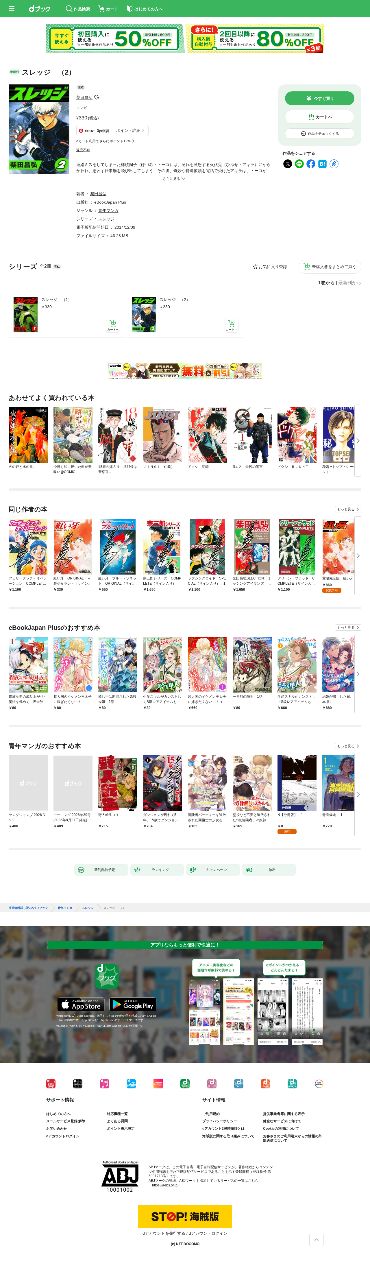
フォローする (96, 97)
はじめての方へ (58, 1114)
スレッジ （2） (175, 299)
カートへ (324, 117)
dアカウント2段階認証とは (223, 1129)
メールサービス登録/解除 (65, 1121)
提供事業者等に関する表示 (284, 1114)
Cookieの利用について (281, 1129)
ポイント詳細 (128, 130)
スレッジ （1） (56, 299)
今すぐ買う (324, 98)
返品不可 (83, 150)
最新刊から (349, 282)
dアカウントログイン (62, 1136)
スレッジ (106, 219)
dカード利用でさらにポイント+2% (103, 141)
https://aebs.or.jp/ (165, 1185)
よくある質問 (117, 1121)
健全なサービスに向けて (282, 1121)
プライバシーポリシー (219, 1121)
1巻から (326, 282)
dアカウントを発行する (164, 1233)
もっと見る (346, 509)
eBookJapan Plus (110, 202)
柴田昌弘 (84, 97)
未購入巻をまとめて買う (334, 266)
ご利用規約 (211, 1114)
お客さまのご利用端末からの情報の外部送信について (292, 1138)
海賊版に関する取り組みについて (228, 1136)
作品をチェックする (323, 134)
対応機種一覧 (117, 1114)
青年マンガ (108, 210)
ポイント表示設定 (121, 1129)
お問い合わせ (56, 1129)
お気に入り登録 (273, 266)
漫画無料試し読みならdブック (28, 908)
